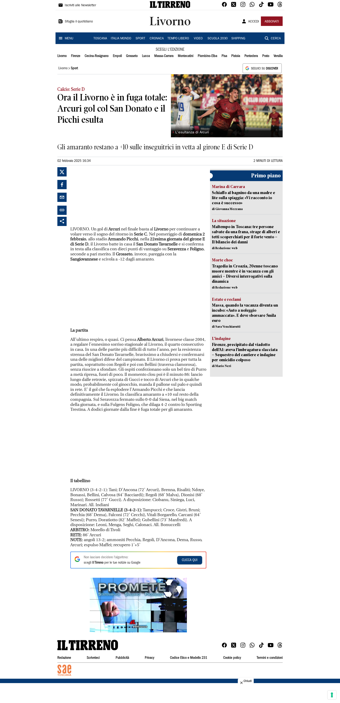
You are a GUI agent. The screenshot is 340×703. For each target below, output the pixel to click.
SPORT (140, 38)
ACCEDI (253, 21)
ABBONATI (272, 21)
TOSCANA (100, 38)
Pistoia (235, 56)
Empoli (117, 56)
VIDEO (198, 38)
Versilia (278, 56)
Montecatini (185, 56)
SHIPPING (238, 38)
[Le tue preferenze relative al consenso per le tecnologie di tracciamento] (332, 694)
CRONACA (157, 38)
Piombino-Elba (207, 56)
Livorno (62, 56)
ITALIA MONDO (121, 38)
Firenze (75, 56)
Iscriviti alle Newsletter (80, 5)
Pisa (224, 56)
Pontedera (251, 56)
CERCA (276, 38)
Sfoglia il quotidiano (79, 21)
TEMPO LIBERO (178, 38)
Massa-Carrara (163, 56)
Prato (265, 56)
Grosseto (132, 56)
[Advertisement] (105, 196)
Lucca (146, 56)
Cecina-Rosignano (96, 56)
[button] (138, 605)
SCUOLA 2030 (217, 38)
